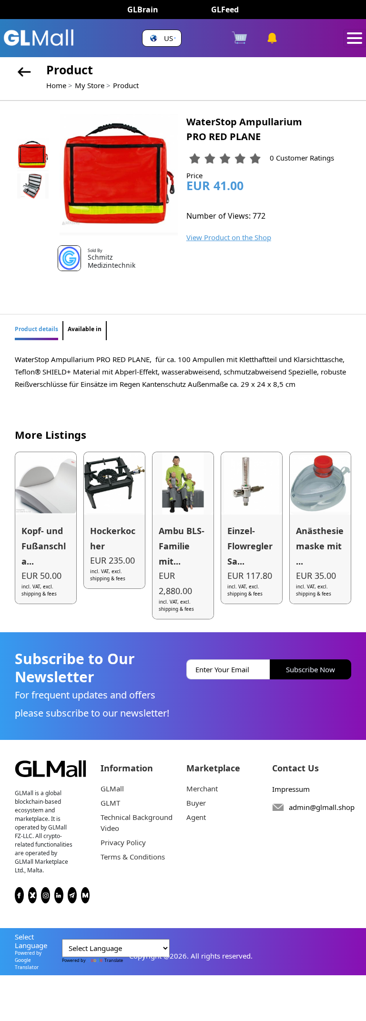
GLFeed (225, 9)
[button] (162, 38)
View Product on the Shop (228, 237)
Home (56, 85)
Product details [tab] (36, 329)
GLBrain (142, 9)
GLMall (112, 788)
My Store (89, 85)
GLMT (110, 803)
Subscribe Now (310, 669)
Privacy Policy (123, 842)
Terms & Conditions (133, 856)
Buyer (196, 803)
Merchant (202, 788)
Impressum (291, 789)
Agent (196, 817)
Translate (113, 960)
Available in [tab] (85, 329)
